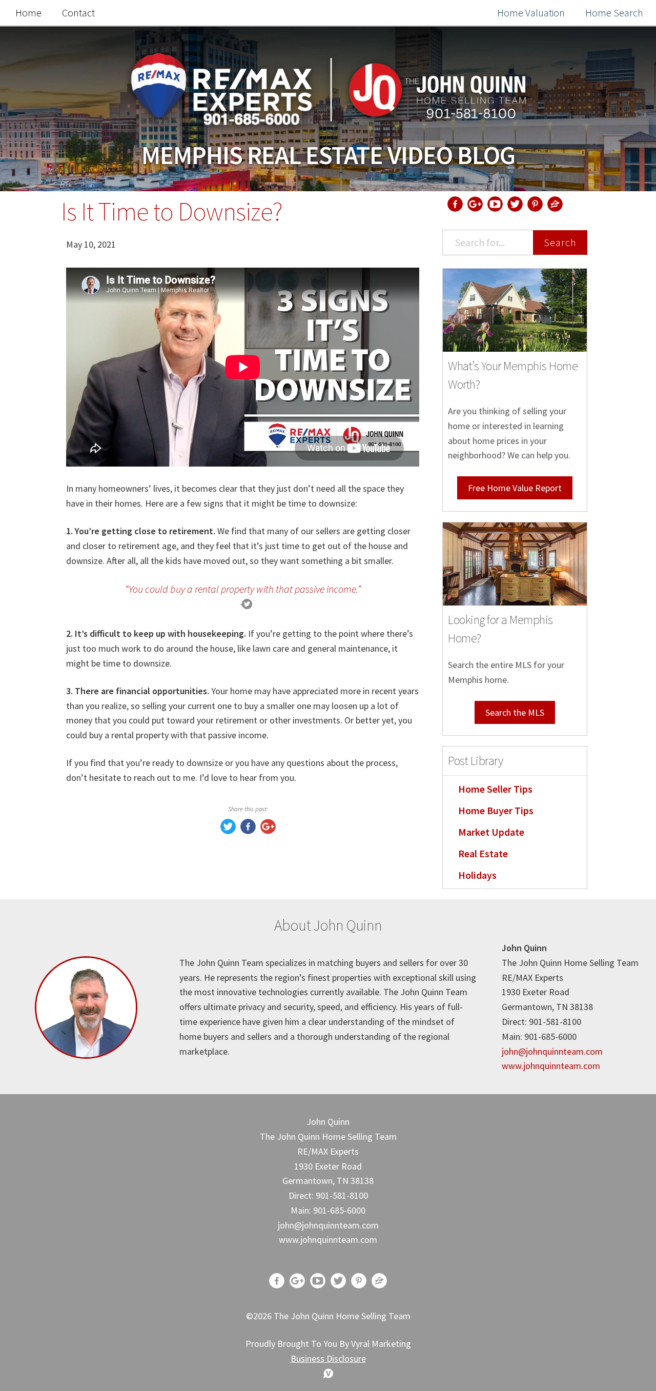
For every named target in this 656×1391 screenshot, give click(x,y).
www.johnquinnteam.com (551, 1066)
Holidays (477, 875)
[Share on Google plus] (268, 831)
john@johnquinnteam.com (552, 1051)
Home (28, 12)
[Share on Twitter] (228, 831)
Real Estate (483, 853)
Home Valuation (531, 12)
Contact (78, 12)
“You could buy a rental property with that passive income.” (243, 588)
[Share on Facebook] (248, 831)
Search (560, 242)
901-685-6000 (339, 1210)
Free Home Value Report (515, 488)
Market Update (491, 831)
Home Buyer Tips (496, 810)
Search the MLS (514, 712)
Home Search (614, 12)
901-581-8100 (342, 1195)
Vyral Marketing (381, 1343)
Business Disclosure (328, 1358)
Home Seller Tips (495, 788)
